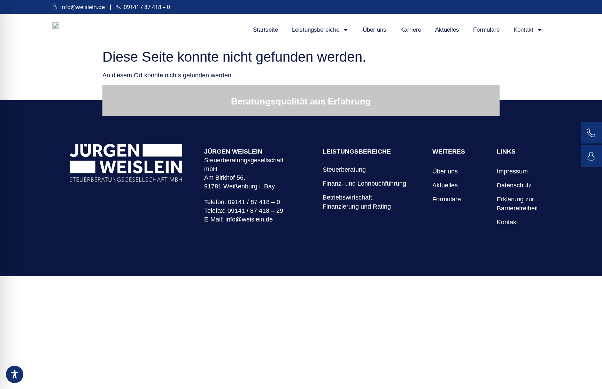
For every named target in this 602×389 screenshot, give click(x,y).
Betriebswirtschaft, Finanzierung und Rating (357, 202)
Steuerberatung (344, 169)
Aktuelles (447, 29)
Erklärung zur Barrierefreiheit (514, 204)
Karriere (410, 29)
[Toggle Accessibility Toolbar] (14, 374)
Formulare (486, 29)
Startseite (265, 29)
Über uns (374, 29)
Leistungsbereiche (315, 29)
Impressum (512, 171)
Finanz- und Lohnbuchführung (364, 183)
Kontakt (523, 29)
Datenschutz (514, 185)
